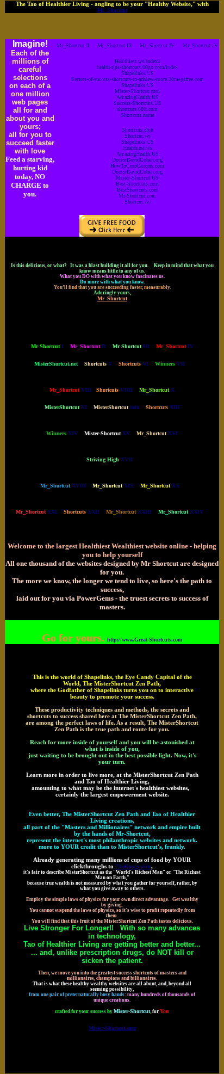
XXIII (129, 512)
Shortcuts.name (137, 115)
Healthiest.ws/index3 (137, 61)
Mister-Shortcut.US (137, 178)
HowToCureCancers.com (137, 166)
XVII (109, 459)
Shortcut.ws (138, 136)
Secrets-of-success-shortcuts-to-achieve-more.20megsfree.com (137, 79)
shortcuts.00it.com (137, 109)
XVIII (63, 486)
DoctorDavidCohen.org (137, 160)
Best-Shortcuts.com (137, 184)
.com (116, 407)
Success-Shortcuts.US (137, 103)
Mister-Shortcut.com (137, 91)
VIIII (114, 390)
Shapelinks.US (137, 73)
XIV (62, 433)
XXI (36, 512)
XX (159, 486)
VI (133, 364)
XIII (163, 407)
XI (66, 407)
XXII (81, 512)
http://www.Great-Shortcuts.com (144, 640)
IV (175, 346)
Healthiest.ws (137, 148)
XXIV (180, 512)
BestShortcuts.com (137, 190)
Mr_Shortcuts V (200, 45)
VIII (70, 390)
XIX (113, 486)
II (88, 346)
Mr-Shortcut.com (137, 196)
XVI (157, 433)
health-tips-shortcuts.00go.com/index (137, 67)
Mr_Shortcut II (73, 45)
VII (170, 364)
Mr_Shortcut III (114, 45)
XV (107, 433)
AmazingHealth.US (137, 97)
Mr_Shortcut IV (157, 45)
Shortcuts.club (137, 130)
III (131, 346)
